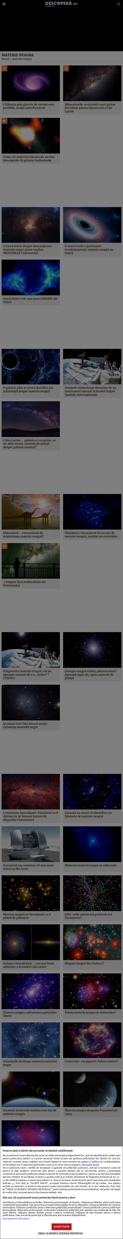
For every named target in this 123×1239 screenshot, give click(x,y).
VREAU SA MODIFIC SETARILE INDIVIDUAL (60, 1233)
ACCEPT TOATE (62, 1226)
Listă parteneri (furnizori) (16, 1218)
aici (13, 1183)
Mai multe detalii (90, 1164)
